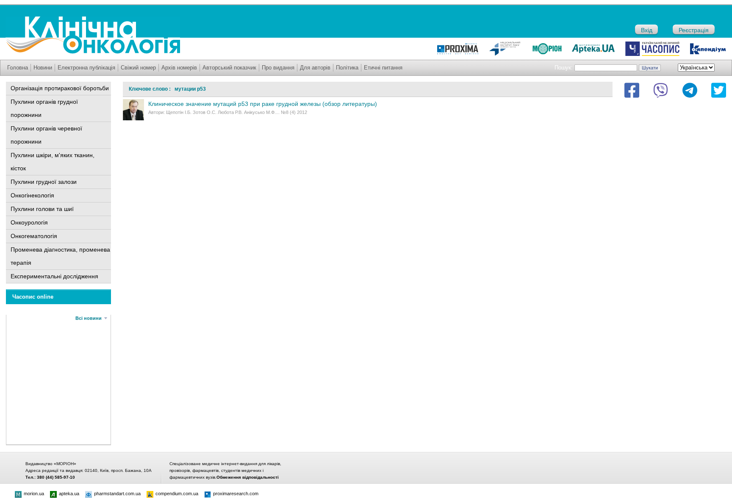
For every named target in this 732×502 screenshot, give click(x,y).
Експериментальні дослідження (54, 276)
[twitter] (718, 90)
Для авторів (315, 67)
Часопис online (32, 297)
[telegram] (689, 90)
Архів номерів (179, 67)
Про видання (278, 67)
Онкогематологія (34, 236)
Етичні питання (383, 67)
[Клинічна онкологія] (93, 51)
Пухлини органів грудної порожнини (44, 108)
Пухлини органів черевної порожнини (46, 135)
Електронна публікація (86, 67)
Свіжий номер (138, 67)
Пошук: (564, 67)
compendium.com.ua (176, 493)
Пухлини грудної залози (44, 181)
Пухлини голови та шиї (42, 208)
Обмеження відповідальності (247, 477)
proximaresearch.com (235, 493)
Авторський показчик (229, 67)
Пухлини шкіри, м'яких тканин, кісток (52, 162)
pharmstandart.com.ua (117, 493)
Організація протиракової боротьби (60, 88)
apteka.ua (69, 493)
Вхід (646, 30)
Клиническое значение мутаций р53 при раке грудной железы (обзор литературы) (262, 103)
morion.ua (34, 493)
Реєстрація (694, 30)
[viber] (660, 90)
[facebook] (631, 90)
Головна (17, 67)
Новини (42, 67)
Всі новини (88, 318)
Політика (347, 67)
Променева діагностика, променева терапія (60, 256)
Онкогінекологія (32, 195)
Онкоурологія (29, 222)
